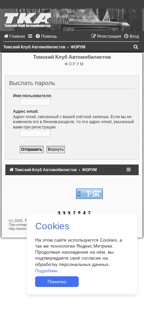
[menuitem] (14, 36)
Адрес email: (26, 111)
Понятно (57, 281)
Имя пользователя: (32, 95)
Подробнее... (48, 270)
